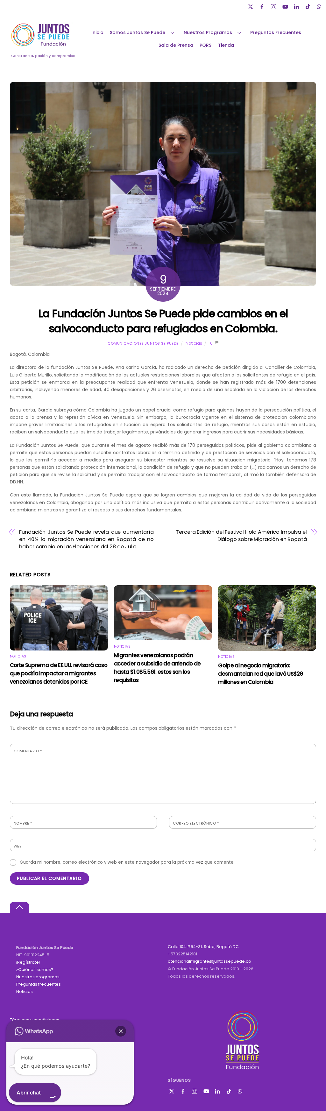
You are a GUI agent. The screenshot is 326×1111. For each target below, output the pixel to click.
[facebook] (262, 6)
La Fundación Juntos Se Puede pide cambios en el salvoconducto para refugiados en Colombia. (163, 321)
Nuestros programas (38, 977)
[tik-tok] (308, 6)
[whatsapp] (319, 6)
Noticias (194, 343)
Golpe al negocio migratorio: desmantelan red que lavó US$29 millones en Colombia (260, 674)
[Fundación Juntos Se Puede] (42, 45)
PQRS (205, 45)
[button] (120, 1031)
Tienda (226, 45)
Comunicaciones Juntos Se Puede (143, 343)
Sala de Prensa (176, 45)
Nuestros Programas (208, 32)
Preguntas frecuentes (38, 984)
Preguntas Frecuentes (275, 32)
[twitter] (251, 6)
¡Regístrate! (28, 962)
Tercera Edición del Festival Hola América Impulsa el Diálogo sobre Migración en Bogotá (241, 535)
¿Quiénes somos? (34, 969)
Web (17, 846)
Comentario (28, 751)
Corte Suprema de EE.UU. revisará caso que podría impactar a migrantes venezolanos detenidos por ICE (58, 673)
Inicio (97, 32)
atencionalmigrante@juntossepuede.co (209, 961)
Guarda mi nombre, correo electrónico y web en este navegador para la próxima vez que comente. (127, 862)
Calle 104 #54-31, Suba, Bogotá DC (203, 946)
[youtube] (285, 6)
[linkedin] (297, 6)
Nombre (23, 823)
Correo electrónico (196, 823)
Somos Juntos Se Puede (137, 32)
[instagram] (274, 6)
